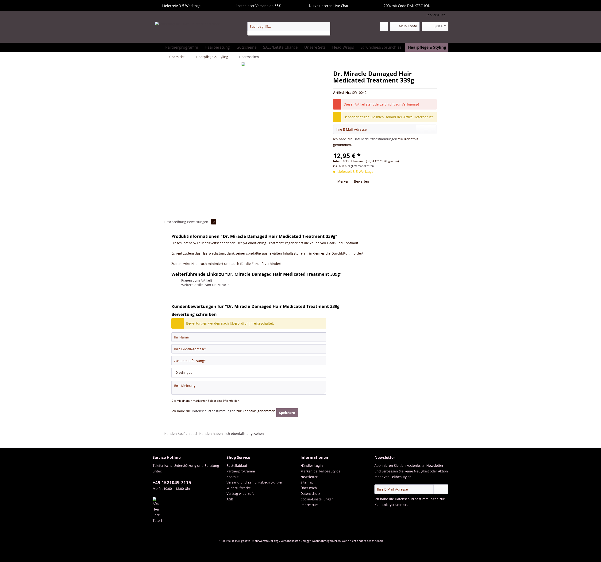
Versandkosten (290, 541)
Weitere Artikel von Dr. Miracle (204, 285)
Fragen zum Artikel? (196, 280)
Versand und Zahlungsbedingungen (255, 482)
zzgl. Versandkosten (361, 166)
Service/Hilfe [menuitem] (435, 15)
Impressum (309, 505)
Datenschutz (310, 493)
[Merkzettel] (384, 26)
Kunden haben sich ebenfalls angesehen (231, 433)
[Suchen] (326, 26)
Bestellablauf (237, 465)
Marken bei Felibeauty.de (320, 471)
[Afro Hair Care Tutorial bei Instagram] (188, 510)
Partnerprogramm (241, 471)
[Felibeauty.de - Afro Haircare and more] (187, 31)
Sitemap (306, 482)
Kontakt (233, 477)
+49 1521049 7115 (172, 482)
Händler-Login (311, 465)
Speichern (287, 412)
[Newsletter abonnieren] (440, 489)
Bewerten (361, 181)
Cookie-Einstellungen (317, 499)
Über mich (308, 488)
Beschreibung (175, 222)
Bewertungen (201, 222)
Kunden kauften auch (181, 433)
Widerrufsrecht (238, 488)
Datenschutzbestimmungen (375, 139)
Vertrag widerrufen (242, 493)
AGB (230, 499)
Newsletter (309, 477)
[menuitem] (288, 28)
